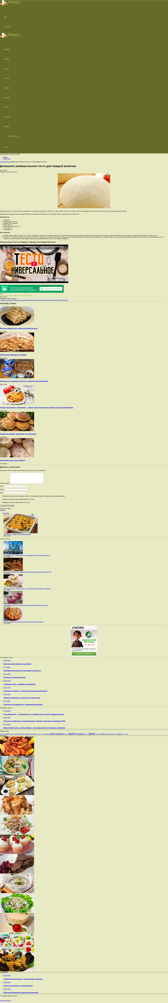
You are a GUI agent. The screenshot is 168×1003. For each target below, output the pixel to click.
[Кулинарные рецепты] (10, 6)
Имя (2, 486)
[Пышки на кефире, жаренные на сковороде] (17, 430)
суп (113, 734)
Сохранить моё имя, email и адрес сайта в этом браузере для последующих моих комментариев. (33, 496)
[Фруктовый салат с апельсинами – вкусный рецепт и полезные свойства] (13, 587)
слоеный (108, 734)
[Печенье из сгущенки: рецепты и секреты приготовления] (17, 378)
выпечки (2, 295)
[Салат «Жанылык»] (17, 834)
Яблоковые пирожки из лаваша (13, 355)
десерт (12, 734)
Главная (2, 162)
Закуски (7, 88)
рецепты (80, 734)
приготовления (57, 734)
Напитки (7, 117)
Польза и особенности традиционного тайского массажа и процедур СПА (27, 572)
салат (91, 733)
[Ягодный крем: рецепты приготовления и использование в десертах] (13, 603)
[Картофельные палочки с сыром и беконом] (17, 794)
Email (2, 489)
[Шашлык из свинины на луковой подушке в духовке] (17, 814)
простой (66, 734)
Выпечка (7, 97)
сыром (119, 734)
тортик (126, 734)
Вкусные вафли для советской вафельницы (19, 328)
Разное (6, 126)
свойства (97, 734)
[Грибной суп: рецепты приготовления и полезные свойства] (17, 892)
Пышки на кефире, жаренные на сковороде (18, 434)
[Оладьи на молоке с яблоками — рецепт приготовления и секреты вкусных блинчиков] (17, 404)
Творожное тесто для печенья (12, 460)
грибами (7, 734)
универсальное (27, 295)
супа (115, 734)
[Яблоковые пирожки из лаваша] (17, 351)
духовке (16, 734)
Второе (6, 68)
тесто (20, 295)
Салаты (6, 78)
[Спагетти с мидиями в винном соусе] (17, 971)
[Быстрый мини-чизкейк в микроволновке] (17, 932)
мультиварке (33, 734)
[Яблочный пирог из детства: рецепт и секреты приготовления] (13, 620)
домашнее (9, 295)
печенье (38, 734)
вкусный (2, 734)
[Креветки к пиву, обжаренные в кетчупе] (17, 755)
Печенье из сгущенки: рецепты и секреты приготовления (24, 381)
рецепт (72, 733)
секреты (103, 734)
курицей (27, 734)
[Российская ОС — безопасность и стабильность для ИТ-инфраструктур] (13, 554)
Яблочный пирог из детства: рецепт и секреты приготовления (23, 622)
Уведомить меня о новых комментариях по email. (18, 499)
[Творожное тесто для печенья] (17, 457)
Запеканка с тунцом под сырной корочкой (17, 534)
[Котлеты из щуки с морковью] (17, 775)
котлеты (21, 734)
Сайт (1, 493)
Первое (6, 59)
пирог (42, 734)
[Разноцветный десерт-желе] (17, 951)
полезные (46, 734)
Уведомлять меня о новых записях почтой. (16, 502)
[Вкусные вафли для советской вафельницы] (17, 325)
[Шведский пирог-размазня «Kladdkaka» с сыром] (17, 873)
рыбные (86, 734)
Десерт (6, 107)
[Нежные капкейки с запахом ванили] (17, 853)
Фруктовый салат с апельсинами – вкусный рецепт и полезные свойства (27, 588)
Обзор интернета (12, 136)
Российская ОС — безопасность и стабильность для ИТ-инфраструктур (27, 555)
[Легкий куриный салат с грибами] (17, 912)
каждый (15, 295)
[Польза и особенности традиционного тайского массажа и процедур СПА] (13, 570)
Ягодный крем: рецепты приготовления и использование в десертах (26, 605)
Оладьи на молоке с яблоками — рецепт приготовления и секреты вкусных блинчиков (36, 407)
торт (123, 734)
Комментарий (5, 483)
